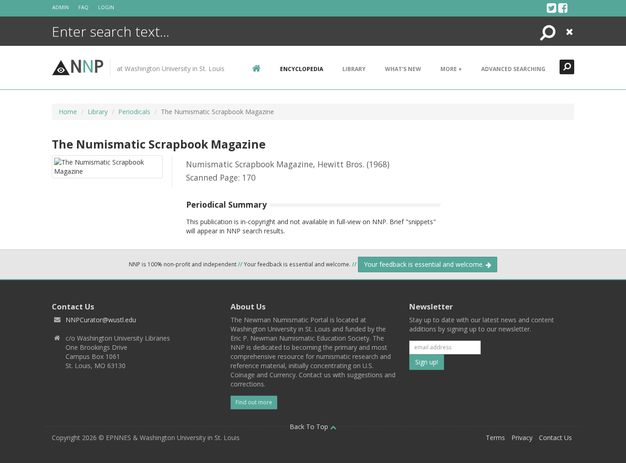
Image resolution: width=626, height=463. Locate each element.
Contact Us (555, 437)
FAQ (83, 7)
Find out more (254, 402)
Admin (60, 7)
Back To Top (310, 426)
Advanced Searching (513, 69)
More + (451, 69)
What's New (403, 69)
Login (106, 7)
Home (68, 111)
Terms (495, 437)
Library (354, 69)
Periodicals (134, 111)
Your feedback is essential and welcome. (425, 264)
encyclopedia (301, 69)
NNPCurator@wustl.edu (101, 319)
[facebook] (563, 7)
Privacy (522, 437)
